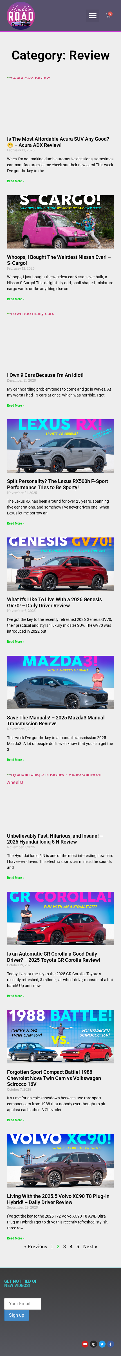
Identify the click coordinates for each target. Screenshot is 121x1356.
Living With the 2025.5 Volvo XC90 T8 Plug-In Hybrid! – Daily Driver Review (58, 1199)
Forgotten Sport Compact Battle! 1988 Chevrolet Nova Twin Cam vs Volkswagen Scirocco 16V (54, 1078)
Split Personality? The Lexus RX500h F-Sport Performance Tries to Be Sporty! (57, 484)
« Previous (35, 1246)
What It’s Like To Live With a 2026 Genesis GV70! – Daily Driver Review (54, 602)
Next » (90, 1246)
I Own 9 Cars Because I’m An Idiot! (45, 375)
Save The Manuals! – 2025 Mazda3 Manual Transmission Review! (56, 721)
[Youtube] (85, 1344)
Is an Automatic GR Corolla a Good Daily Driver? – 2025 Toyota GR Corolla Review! (53, 957)
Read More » (15, 181)
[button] (92, 16)
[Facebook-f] (110, 1344)
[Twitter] (102, 1344)
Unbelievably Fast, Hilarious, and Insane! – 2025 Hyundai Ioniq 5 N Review (55, 839)
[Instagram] (93, 1344)
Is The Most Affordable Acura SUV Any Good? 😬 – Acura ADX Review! (58, 142)
